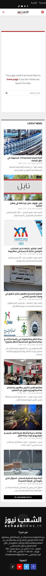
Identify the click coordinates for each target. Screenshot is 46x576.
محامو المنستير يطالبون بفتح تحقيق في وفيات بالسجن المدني (23, 295)
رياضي (38, 222)
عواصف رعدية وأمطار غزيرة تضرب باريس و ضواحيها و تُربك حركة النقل (23, 434)
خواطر (38, 452)
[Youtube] (19, 567)
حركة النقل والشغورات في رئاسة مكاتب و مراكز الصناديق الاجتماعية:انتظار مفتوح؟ (23, 340)
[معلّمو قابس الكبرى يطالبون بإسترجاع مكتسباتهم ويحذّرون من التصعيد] (23, 372)
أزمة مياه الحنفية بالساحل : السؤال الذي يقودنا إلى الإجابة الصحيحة (23, 479)
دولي (39, 407)
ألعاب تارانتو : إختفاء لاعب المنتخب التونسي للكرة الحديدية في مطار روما (25, 249)
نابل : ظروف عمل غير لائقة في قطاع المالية (26, 204)
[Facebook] (33, 567)
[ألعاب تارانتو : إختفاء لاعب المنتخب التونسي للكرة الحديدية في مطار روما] (23, 233)
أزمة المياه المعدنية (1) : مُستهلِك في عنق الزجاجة (24, 159)
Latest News (34, 123)
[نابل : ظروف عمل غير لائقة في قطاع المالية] (23, 188)
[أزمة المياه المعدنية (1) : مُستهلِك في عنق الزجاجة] (23, 142)
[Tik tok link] (19, 6)
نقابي (38, 177)
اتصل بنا (34, 2)
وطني (38, 132)
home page (12, 79)
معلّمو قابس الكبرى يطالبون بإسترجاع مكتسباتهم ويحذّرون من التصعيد (24, 389)
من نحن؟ (42, 2)
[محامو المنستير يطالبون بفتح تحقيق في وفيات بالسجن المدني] (23, 278)
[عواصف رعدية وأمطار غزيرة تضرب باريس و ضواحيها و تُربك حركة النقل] (23, 417)
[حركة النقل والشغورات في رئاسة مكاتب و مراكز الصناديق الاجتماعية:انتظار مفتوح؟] (23, 323)
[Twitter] (26, 567)
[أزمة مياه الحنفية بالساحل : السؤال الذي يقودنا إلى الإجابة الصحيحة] (23, 463)
